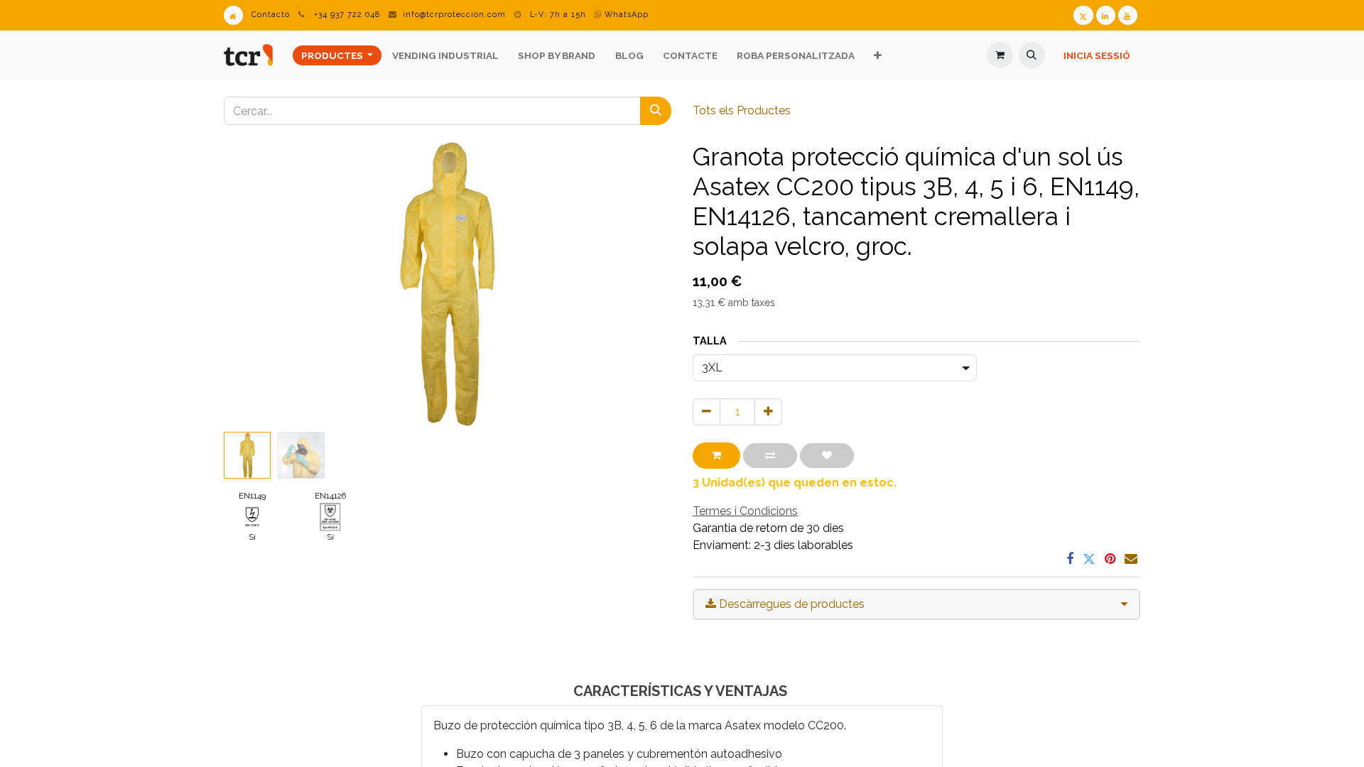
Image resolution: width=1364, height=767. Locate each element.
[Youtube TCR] (1127, 15)
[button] (1032, 55)
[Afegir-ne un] (768, 411)
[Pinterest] (1110, 559)
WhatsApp (625, 14)
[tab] (916, 604)
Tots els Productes (742, 110)
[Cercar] (655, 111)
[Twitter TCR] (1083, 15)
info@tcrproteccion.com (454, 14)
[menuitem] (337, 55)
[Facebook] (1069, 559)
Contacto (270, 14)
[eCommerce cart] (1000, 55)
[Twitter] (1089, 559)
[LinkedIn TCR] (1105, 15)
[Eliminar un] (706, 411)
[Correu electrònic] (1131, 559)
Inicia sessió (1096, 55)
